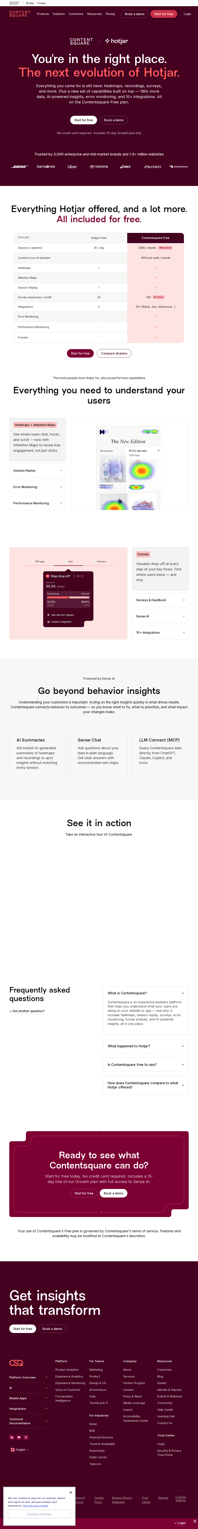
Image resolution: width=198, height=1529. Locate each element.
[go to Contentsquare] (16, 3)
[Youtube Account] (19, 1437)
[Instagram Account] (26, 1437)
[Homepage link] (16, 1363)
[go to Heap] (30, 3)
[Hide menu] (194, 1521)
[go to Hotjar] (41, 3)
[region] (39, 1506)
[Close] (71, 1492)
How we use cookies (35, 1505)
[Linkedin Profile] (12, 1437)
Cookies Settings (180, 1499)
